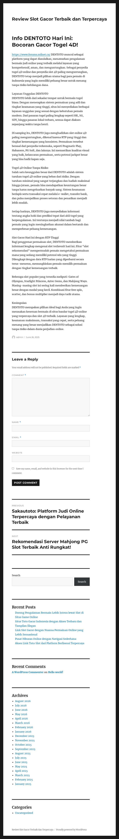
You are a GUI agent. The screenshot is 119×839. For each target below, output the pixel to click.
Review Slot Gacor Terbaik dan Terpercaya (59, 19)
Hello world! (55, 672)
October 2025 (23, 744)
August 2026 (23, 701)
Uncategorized (24, 812)
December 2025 (24, 736)
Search (16, 575)
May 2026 (21, 714)
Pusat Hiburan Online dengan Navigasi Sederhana (45, 638)
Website (17, 452)
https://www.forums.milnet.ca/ (31, 54)
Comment (19, 375)
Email (16, 437)
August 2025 (23, 753)
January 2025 (23, 783)
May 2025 (21, 766)
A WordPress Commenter (28, 672)
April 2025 (21, 770)
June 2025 (21, 762)
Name (16, 422)
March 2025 (22, 775)
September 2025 (25, 749)
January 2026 (23, 731)
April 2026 (21, 718)
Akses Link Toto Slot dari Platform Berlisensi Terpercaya (49, 643)
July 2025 (20, 757)
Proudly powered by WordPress (71, 829)
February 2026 (24, 727)
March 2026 (22, 722)
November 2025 (25, 740)
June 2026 (21, 709)
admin (19, 337)
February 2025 (24, 779)
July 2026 (21, 705)
